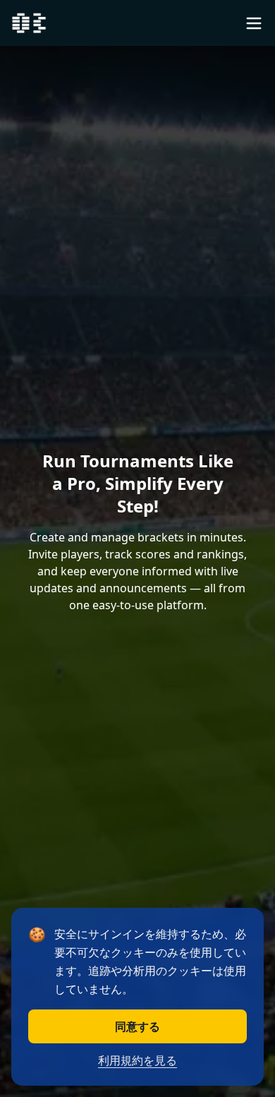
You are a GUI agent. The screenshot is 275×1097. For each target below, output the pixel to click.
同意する (137, 1026)
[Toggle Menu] (254, 23)
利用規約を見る (137, 1060)
